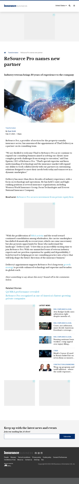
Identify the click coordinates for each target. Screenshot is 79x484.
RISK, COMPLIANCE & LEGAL (62, 309)
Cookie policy (47, 457)
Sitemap (37, 460)
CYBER (55, 351)
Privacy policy (36, 457)
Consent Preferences (60, 457)
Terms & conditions (24, 457)
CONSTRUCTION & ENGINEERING (63, 364)
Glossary (13, 457)
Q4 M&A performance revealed (22, 292)
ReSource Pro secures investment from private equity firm (45, 197)
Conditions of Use (10, 460)
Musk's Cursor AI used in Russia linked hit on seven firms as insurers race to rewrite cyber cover (63, 355)
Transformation (13, 52)
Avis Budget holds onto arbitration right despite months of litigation (63, 314)
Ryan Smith (12, 131)
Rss (42, 460)
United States (60, 6)
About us (20, 460)
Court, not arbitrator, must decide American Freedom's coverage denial (63, 328)
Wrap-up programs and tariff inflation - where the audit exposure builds (63, 369)
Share (19, 134)
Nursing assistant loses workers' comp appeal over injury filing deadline (63, 341)
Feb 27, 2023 (10, 134)
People (6, 457)
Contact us (28, 460)
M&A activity (37, 236)
